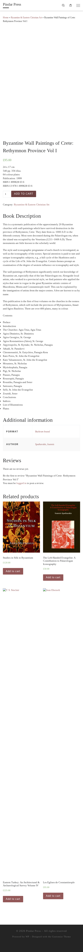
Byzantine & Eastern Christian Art (26, 17)
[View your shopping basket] (70, 5)
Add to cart (23, 193)
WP (27, 936)
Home (5, 17)
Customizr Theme (61, 936)
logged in (21, 483)
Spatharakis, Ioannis (44, 444)
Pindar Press (33, 930)
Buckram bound (42, 431)
